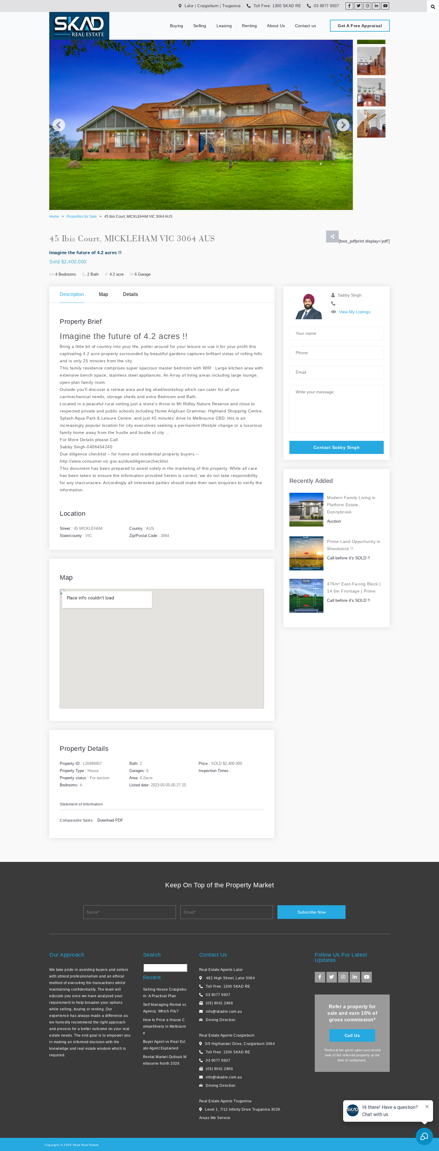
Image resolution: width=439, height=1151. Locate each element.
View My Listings (354, 311)
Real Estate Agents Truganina (225, 1101)
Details (130, 294)
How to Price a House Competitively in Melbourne (164, 1026)
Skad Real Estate (85, 1145)
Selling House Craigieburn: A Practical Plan (165, 992)
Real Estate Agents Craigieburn (227, 1035)
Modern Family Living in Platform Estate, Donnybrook (351, 504)
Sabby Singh (350, 295)
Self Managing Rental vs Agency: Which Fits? (164, 1008)
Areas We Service (215, 1118)
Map (103, 294)
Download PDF (110, 820)
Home (54, 216)
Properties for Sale (82, 216)
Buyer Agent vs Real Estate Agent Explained (164, 1045)
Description (72, 294)
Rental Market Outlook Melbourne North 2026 (165, 1060)
